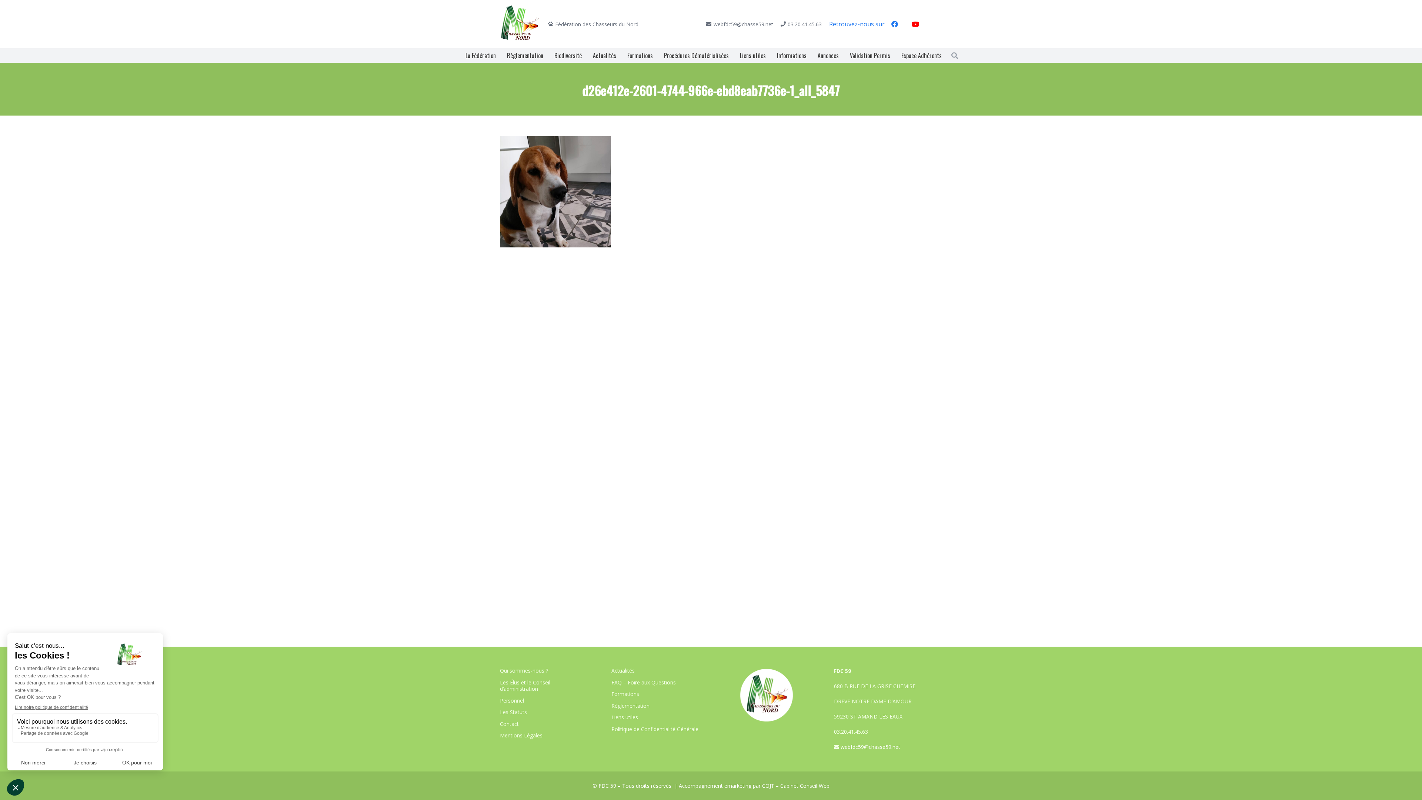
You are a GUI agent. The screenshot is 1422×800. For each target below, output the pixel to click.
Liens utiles (624, 717)
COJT (768, 785)
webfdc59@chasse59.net (870, 746)
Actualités (623, 670)
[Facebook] (894, 24)
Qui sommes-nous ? (524, 670)
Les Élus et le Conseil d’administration (525, 686)
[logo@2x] (520, 24)
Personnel (512, 700)
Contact (509, 723)
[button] (954, 55)
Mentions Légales (521, 735)
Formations (625, 693)
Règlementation (630, 705)
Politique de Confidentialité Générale (654, 729)
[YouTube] (915, 24)
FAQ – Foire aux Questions (643, 682)
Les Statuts (513, 712)
